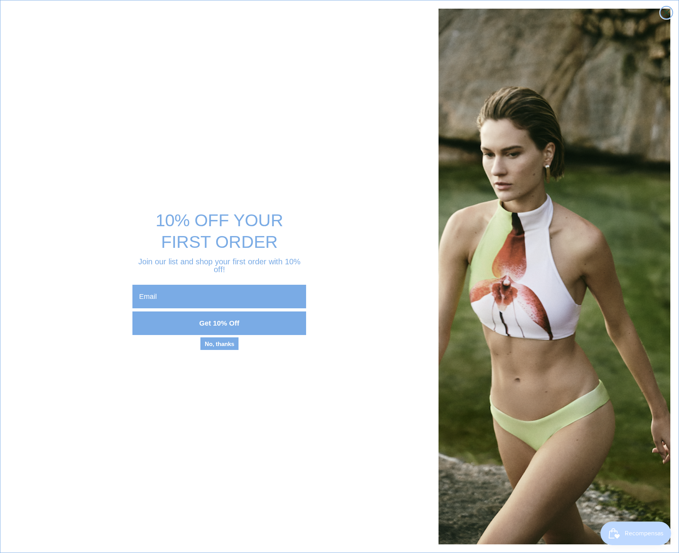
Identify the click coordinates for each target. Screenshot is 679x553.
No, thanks (219, 344)
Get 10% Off (219, 323)
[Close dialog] (666, 12)
